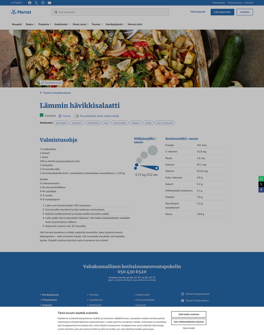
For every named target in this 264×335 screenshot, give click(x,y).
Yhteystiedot (218, 2)
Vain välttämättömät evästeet (189, 321)
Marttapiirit (95, 305)
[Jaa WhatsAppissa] (261, 179)
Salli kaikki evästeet (189, 314)
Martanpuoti (198, 11)
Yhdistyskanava (234, 2)
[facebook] (29, 2)
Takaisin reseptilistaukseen (57, 92)
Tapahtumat (96, 299)
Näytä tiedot (189, 328)
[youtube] (49, 3)
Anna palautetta (145, 299)
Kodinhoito (61, 24)
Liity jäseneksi (222, 12)
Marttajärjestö (114, 24)
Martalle (249, 2)
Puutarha (43, 24)
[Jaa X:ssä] (261, 184)
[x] (36, 2)
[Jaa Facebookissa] (261, 190)
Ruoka (29, 24)
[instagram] (42, 2)
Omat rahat (79, 24)
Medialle (47, 305)
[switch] (96, 115)
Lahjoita (244, 12)
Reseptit (17, 24)
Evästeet (141, 305)
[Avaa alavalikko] (34, 23)
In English (16, 2)
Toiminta (94, 294)
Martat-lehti (135, 24)
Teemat (96, 24)
